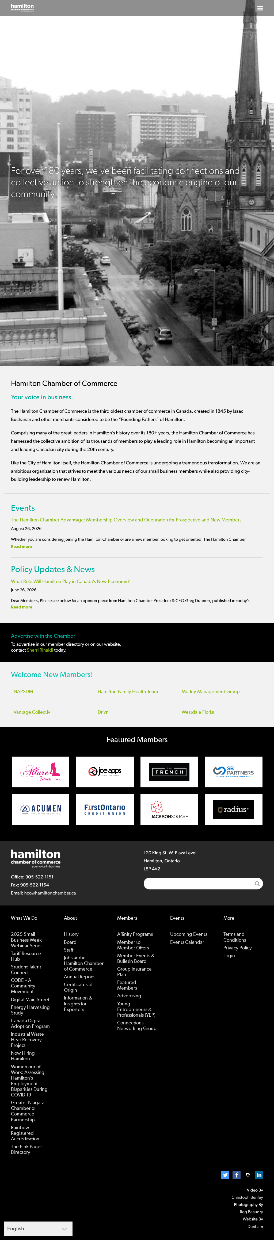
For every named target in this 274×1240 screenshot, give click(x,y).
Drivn (103, 712)
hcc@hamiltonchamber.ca (50, 893)
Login (229, 955)
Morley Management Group (211, 691)
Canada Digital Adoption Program (30, 1024)
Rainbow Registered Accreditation (25, 1133)
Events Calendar (187, 942)
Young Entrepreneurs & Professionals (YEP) (136, 1010)
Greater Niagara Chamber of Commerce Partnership (27, 1111)
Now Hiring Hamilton (23, 1056)
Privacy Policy (237, 948)
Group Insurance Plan (134, 972)
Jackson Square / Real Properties (169, 809)
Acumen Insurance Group (41, 809)
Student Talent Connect (26, 970)
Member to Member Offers (133, 945)
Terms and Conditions (234, 937)
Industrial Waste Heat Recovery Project (27, 1040)
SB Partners (233, 772)
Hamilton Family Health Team (128, 691)
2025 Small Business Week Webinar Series (26, 940)
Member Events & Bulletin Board (135, 958)
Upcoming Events (188, 934)
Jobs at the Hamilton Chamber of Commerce (84, 964)
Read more (21, 547)
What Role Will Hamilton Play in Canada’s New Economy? (70, 581)
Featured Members (127, 985)
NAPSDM (23, 691)
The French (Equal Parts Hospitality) (169, 772)
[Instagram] (248, 1175)
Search (257, 883)
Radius (233, 809)
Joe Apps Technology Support (105, 772)
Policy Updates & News (53, 569)
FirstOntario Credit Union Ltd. (105, 809)
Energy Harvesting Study (30, 1010)
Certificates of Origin (78, 987)
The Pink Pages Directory (26, 1149)
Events (23, 508)
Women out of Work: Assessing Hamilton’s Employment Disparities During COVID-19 (29, 1081)
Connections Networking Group (137, 1026)
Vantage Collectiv (32, 712)
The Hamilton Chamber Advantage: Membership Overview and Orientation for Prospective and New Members (126, 520)
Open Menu (260, 8)
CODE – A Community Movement (23, 986)
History (71, 934)
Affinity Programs (135, 934)
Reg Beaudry (251, 1212)
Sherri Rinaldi (40, 650)
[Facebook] (237, 1175)
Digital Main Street (30, 999)
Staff (68, 950)
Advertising (129, 996)
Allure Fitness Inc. (41, 772)
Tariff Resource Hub (26, 956)
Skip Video (137, 344)
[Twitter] (225, 1175)
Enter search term (203, 883)
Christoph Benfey (247, 1198)
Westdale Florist (198, 712)
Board (70, 942)
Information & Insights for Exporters (78, 1004)
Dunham (255, 1227)
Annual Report (79, 977)
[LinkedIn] (259, 1175)
